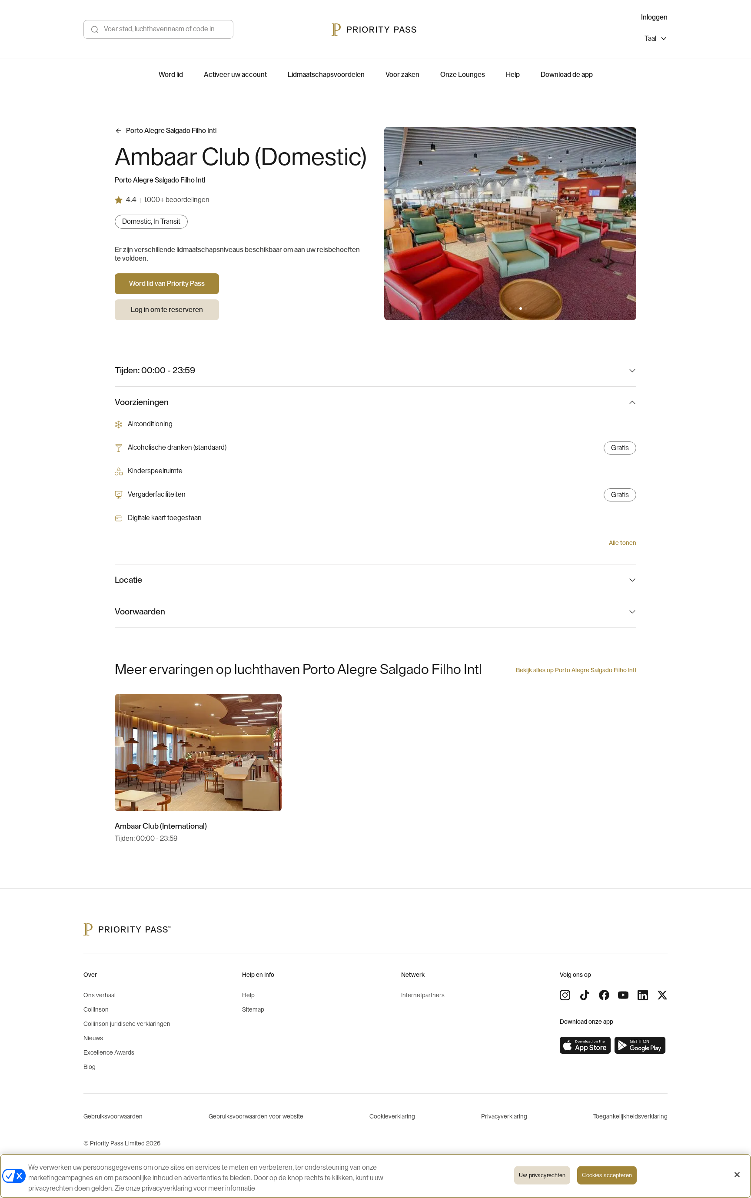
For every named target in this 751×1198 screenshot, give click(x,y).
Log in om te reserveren (167, 309)
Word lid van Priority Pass (167, 283)
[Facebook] (604, 995)
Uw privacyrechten (542, 1175)
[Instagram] (565, 995)
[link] (585, 1045)
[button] (494, 308)
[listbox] (656, 40)
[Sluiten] (737, 1175)
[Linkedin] (643, 995)
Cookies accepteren (606, 1175)
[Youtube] (623, 995)
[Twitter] (662, 995)
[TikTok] (584, 995)
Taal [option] (650, 38)
